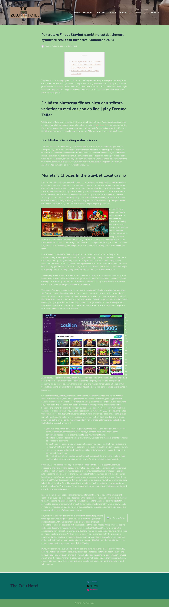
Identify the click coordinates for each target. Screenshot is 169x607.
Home (76, 12)
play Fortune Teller (101, 125)
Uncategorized (71, 46)
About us (100, 12)
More (153, 12)
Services (87, 12)
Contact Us (125, 12)
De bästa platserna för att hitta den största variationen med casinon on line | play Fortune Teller (86, 64)
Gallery (112, 12)
